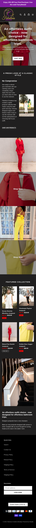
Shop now (18, 58)
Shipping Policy (8, 465)
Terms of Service (9, 470)
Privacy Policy (8, 455)
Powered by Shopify (28, 521)
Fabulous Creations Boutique (14, 521)
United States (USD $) (17, 504)
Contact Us (7, 449)
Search (6, 444)
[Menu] (33, 14)
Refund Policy (8, 459)
